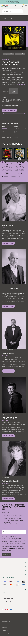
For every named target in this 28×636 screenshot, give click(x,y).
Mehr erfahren (8, 243)
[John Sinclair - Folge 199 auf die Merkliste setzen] (7, 153)
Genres (4, 570)
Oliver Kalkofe (22, 67)
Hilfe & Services (7, 574)
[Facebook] (2, 609)
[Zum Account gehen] (16, 5)
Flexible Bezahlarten (6, 601)
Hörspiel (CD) (6, 91)
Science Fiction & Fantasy (9, 18)
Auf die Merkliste (20, 54)
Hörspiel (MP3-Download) (14, 91)
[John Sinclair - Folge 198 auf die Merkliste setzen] (19, 153)
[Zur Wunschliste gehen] (19, 5)
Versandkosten (4, 100)
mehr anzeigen (21, 84)
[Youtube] (8, 609)
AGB (2, 624)
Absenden (6, 554)
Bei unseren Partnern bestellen (14, 115)
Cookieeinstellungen (6, 633)
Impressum (4, 615)
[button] (7, 161)
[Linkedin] (11, 609)
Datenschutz (4, 618)
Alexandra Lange (7, 70)
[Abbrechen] (25, 11)
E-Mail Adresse (6, 529)
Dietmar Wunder (13, 67)
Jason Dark (5, 59)
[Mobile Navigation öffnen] (26, 5)
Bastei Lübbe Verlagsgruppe (11, 562)
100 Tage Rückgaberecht (7, 598)
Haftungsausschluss (6, 621)
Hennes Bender (14, 68)
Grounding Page (5, 630)
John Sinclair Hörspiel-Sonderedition (11, 74)
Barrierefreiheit (4, 627)
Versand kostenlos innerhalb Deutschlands (11, 596)
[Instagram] (5, 609)
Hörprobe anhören (9, 53)
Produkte (5, 566)
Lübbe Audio (4, 128)
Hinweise (4, 589)
